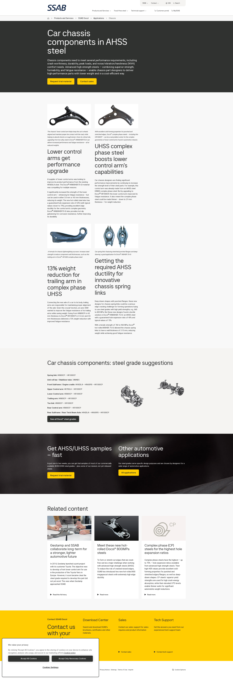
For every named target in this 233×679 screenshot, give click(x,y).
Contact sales (87, 81)
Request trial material (60, 81)
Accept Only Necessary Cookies (72, 658)
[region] (50, 657)
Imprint (130, 670)
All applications (128, 472)
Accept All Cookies (29, 658)
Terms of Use (122, 670)
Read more (104, 594)
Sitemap (114, 670)
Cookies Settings (50, 667)
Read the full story (60, 594)
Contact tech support (165, 652)
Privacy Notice (105, 670)
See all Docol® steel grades (63, 419)
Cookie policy (70, 653)
